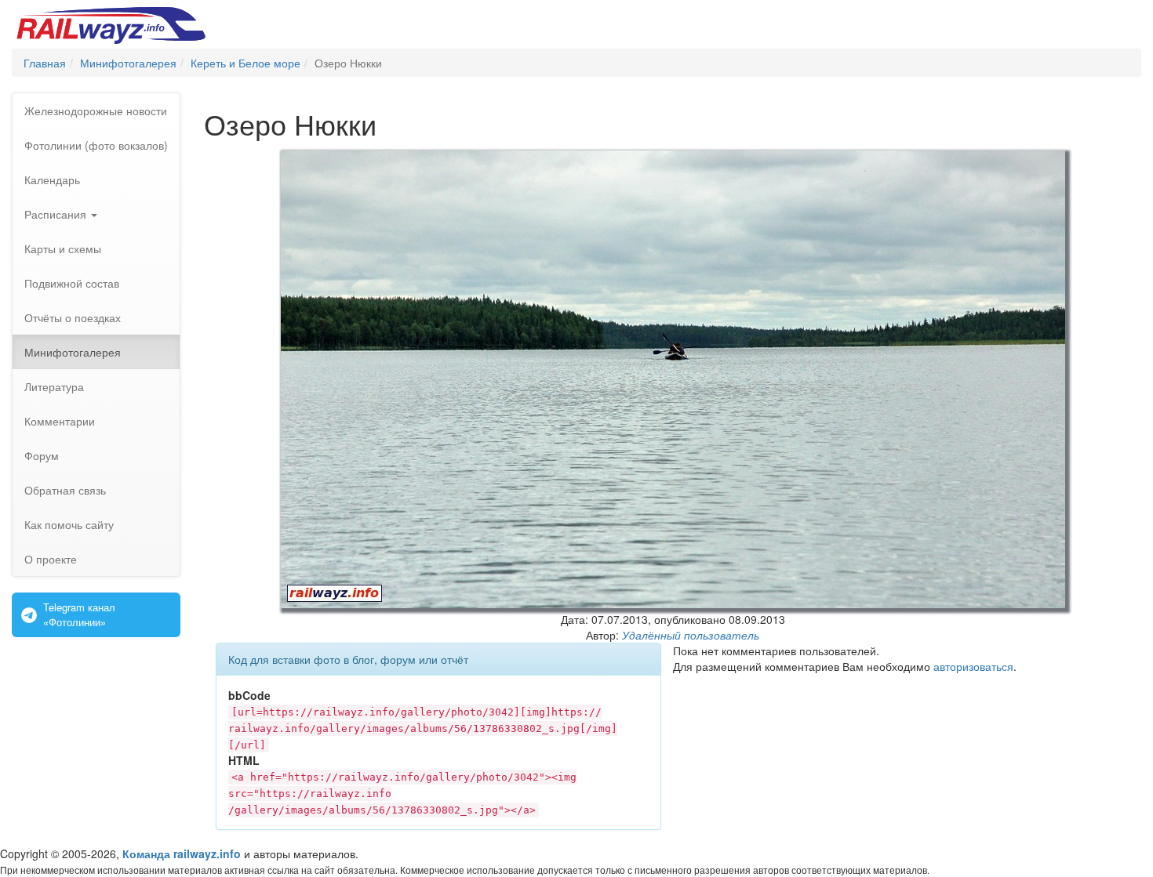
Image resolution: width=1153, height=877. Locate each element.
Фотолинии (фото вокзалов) (96, 145)
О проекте (50, 559)
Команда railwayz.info (181, 853)
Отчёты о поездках (72, 317)
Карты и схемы (62, 248)
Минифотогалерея (72, 352)
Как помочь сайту (69, 524)
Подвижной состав (71, 283)
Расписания (56, 214)
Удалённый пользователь (690, 635)
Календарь (52, 179)
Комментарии (59, 421)
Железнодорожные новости (95, 110)
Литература (54, 386)
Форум (41, 455)
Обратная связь (65, 490)
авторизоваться (973, 666)
